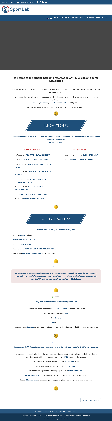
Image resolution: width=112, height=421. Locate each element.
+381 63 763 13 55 (9, 2)
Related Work (77, 18)
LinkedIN (52, 103)
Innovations (64, 18)
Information (100, 18)
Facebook (35, 103)
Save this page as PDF (90, 400)
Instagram (44, 103)
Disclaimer (49, 411)
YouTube (63, 103)
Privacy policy (60, 411)
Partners (90, 18)
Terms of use (38, 411)
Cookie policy (72, 411)
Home (56, 18)
